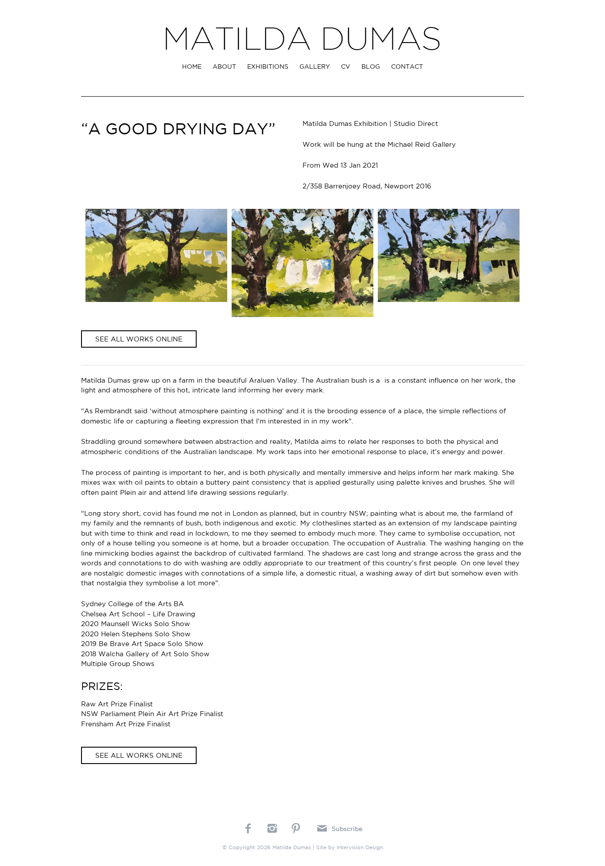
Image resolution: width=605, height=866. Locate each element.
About (224, 66)
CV (345, 66)
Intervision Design (360, 847)
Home (192, 66)
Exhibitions (267, 66)
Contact (407, 66)
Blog (370, 66)
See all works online (138, 339)
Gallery (314, 66)
